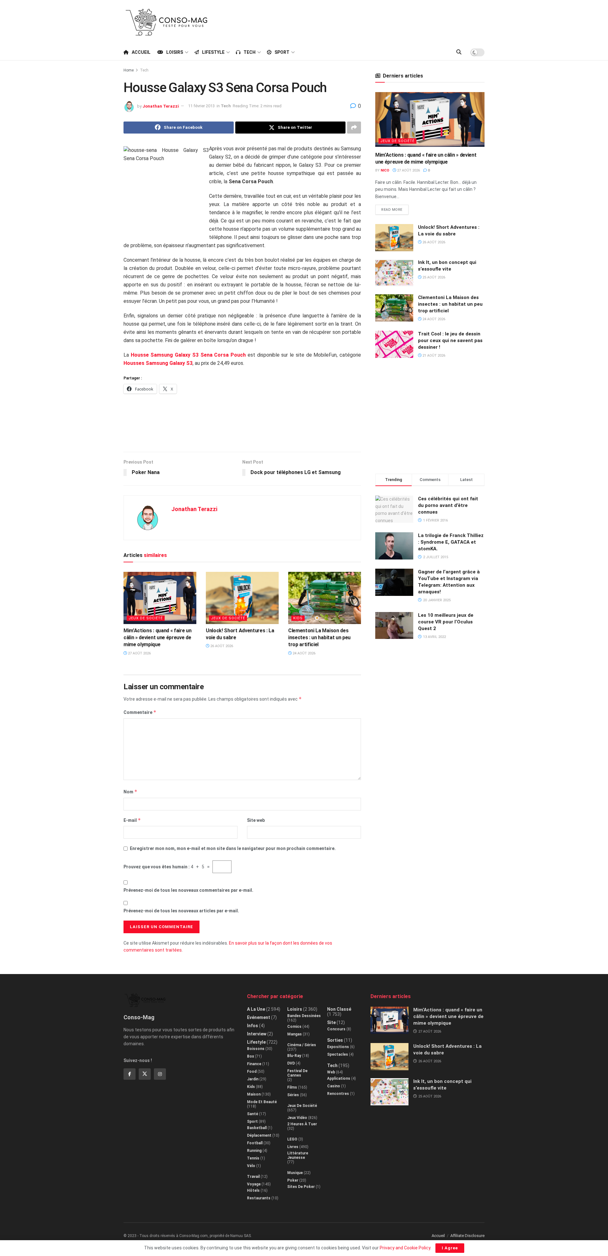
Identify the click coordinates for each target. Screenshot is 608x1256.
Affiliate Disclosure (467, 1235)
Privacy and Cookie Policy (405, 1247)
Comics (294, 1026)
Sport (282, 52)
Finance (254, 1064)
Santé (252, 1114)
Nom (130, 792)
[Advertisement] (369, 21)
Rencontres (338, 1093)
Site (331, 1022)
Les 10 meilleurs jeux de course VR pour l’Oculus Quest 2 (445, 621)
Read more (394, 208)
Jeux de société (146, 618)
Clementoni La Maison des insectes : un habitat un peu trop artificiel (319, 638)
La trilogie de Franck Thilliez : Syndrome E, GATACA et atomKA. (451, 542)
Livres (292, 1147)
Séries (293, 1095)
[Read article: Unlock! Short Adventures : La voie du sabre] (242, 598)
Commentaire (140, 712)
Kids (298, 618)
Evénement (258, 1017)
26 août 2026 (221, 646)
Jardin (252, 1079)
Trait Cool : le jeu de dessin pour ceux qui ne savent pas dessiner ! (450, 340)
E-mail (132, 820)
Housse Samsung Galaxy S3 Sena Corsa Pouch (188, 355)
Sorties (335, 1040)
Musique (295, 1173)
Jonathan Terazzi (160, 105)
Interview (256, 1033)
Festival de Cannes (297, 1073)
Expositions (338, 1047)
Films (292, 1087)
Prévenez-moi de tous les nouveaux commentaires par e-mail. (188, 890)
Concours (336, 1029)
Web (331, 1072)
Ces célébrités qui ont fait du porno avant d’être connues (448, 505)
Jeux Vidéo (297, 1117)
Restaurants (258, 1198)
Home (129, 70)
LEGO (292, 1139)
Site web (256, 820)
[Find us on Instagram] (160, 1074)
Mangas (294, 1034)
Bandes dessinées (304, 1016)
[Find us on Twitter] (145, 1074)
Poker (292, 1180)
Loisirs (174, 52)
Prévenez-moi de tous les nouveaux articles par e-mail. (181, 910)
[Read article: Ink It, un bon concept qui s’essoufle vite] (394, 272)
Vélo (251, 1166)
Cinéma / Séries (301, 1045)
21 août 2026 (433, 355)
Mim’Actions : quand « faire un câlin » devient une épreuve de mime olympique (157, 638)
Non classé (339, 1009)
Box (250, 1056)
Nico (385, 170)
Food (251, 1071)
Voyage (254, 1184)
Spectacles (337, 1054)
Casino (333, 1086)
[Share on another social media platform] (354, 128)
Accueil (141, 52)
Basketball (257, 1128)
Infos (252, 1025)
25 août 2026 (433, 277)
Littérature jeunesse (297, 1155)
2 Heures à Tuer (302, 1124)
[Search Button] (458, 52)
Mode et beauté (262, 1102)
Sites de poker (301, 1186)
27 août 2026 (139, 653)
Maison (254, 1094)
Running (254, 1150)
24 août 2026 (303, 653)
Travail (253, 1176)
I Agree (450, 1248)
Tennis (253, 1158)
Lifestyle (213, 52)
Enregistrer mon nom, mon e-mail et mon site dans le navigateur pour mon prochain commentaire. (233, 848)
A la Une (256, 1009)
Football (255, 1143)
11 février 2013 (201, 105)
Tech (250, 52)
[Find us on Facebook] (130, 1074)
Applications (338, 1078)
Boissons (255, 1049)
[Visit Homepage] (167, 22)
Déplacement (259, 1135)
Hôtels (253, 1190)
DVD (291, 1063)
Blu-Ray (294, 1055)
